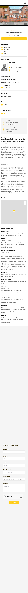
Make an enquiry (14, 39)
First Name (6, 449)
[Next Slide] (26, 16)
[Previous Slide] (1, 16)
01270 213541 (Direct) (17, 67)
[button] (14, 15)
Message (5, 483)
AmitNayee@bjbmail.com (17, 71)
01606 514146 (7, 85)
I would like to (6, 476)
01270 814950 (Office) (17, 69)
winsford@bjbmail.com (10, 87)
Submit (14, 502)
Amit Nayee (12, 62)
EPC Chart (6, 105)
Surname (5, 456)
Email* (4, 463)
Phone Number (7, 469)
